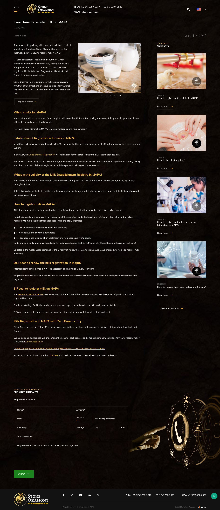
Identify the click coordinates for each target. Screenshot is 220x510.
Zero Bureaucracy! (34, 341)
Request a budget (25, 102)
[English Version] (199, 9)
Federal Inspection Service (30, 294)
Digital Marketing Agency (185, 507)
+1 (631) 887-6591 (89, 11)
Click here (53, 355)
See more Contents (169, 308)
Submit (22, 473)
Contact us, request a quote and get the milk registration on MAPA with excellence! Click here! (59, 348)
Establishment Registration (41, 154)
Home (16, 36)
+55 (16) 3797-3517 (90, 6)
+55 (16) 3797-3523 (112, 6)
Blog (24, 36)
